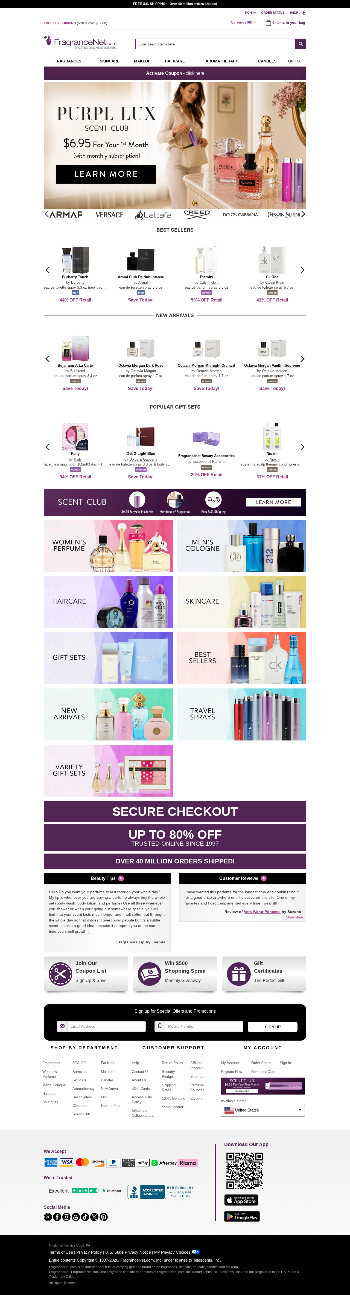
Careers (196, 1098)
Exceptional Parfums (209, 462)
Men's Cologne (54, 1085)
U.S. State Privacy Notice (128, 1252)
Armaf (143, 282)
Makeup (142, 61)
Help (294, 12)
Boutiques (50, 1102)
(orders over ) (75, 23)
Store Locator (172, 1107)
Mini (104, 1097)
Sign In (250, 12)
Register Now (231, 1072)
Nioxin (274, 459)
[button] (303, 214)
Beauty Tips (103, 878)
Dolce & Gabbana (143, 459)
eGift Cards (141, 1089)
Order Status (272, 12)
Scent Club (81, 1114)
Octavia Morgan (143, 371)
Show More (294, 917)
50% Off (79, 1063)
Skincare (109, 61)
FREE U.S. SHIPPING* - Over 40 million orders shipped (175, 4)
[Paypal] (113, 1163)
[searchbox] (215, 44)
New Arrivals (111, 1089)
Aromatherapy (83, 1089)
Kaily (78, 459)
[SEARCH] (300, 44)
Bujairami (77, 371)
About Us (139, 1080)
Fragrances (67, 61)
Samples (79, 1072)
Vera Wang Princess (262, 911)
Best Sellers (82, 1097)
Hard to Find (110, 1106)
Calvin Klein (209, 282)
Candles (107, 1080)
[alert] (244, 22)
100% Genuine (173, 1098)
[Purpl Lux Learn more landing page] (263, 1088)
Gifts (294, 61)
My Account (230, 1063)
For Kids (107, 1063)
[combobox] (220, 44)
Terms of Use (61, 1252)
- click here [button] (175, 73)
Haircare (175, 61)
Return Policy (172, 1063)
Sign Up (273, 1027)
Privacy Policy (89, 1252)
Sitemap (196, 1077)
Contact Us (141, 1072)
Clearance (80, 1106)
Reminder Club (263, 1072)
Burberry (77, 282)
